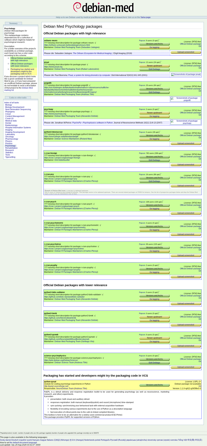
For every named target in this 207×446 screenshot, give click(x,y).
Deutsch (15, 440)
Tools (7, 155)
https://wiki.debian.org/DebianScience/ (61, 360)
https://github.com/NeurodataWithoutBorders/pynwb (66, 339)
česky (2, 440)
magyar (43, 440)
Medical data (11, 121)
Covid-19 (9, 118)
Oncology (9, 137)
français (36, 440)
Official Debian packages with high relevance (22, 59)
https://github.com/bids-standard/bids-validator (64, 297)
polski (97, 440)
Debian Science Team (64, 362)
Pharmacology (11, 139)
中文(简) (191, 440)
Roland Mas (86, 139)
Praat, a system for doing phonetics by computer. (89, 75)
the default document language (23, 442)
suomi (29, 440)
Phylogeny (10, 112)
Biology (8, 105)
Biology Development (14, 107)
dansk (8, 440)
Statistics (9, 152)
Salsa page (146, 17)
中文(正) (198, 440)
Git (200, 46)
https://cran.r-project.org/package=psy (60, 179)
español (22, 440)
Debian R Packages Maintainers (68, 181)
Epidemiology (11, 125)
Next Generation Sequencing (18, 109)
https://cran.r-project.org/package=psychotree (64, 249)
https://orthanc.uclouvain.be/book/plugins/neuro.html (67, 45)
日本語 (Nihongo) (61, 440)
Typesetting (10, 157)
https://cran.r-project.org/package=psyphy (62, 270)
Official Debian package (190, 44)
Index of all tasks (11, 102)
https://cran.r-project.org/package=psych (61, 206)
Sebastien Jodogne (90, 47)
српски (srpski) (163, 440)
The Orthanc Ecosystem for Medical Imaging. (92, 53)
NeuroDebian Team (65, 388)
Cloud (8, 114)
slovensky (151, 440)
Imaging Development (15, 132)
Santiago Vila (87, 341)
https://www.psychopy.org (55, 114)
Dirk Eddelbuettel (62, 160)
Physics (8, 141)
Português (105, 440)
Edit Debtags (154, 69)
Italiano (50, 440)
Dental (8, 123)
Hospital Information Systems (18, 127)
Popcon (142, 40)
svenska (174, 440)
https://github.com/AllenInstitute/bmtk (60, 318)
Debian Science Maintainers (66, 139)
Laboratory (10, 134)
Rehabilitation (11, 148)
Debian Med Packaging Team (67, 47)
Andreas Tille (87, 94)
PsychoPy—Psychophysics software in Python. (92, 123)
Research (9, 150)
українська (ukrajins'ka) (136, 440)
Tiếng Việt (182, 440)
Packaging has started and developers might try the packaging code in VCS (22, 71)
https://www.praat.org (53, 67)
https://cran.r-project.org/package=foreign (62, 158)
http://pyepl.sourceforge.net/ (56, 386)
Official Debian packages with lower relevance (22, 65)
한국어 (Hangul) (77, 440)
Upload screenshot (185, 52)
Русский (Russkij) (118, 440)
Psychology (10, 146)
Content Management (14, 116)
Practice (8, 143)
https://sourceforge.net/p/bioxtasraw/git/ (61, 136)
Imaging (8, 130)
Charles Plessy (90, 181)
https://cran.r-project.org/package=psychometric (65, 227)
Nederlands (89, 440)
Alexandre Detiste (89, 116)
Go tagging (154, 47)
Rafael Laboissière (90, 69)
